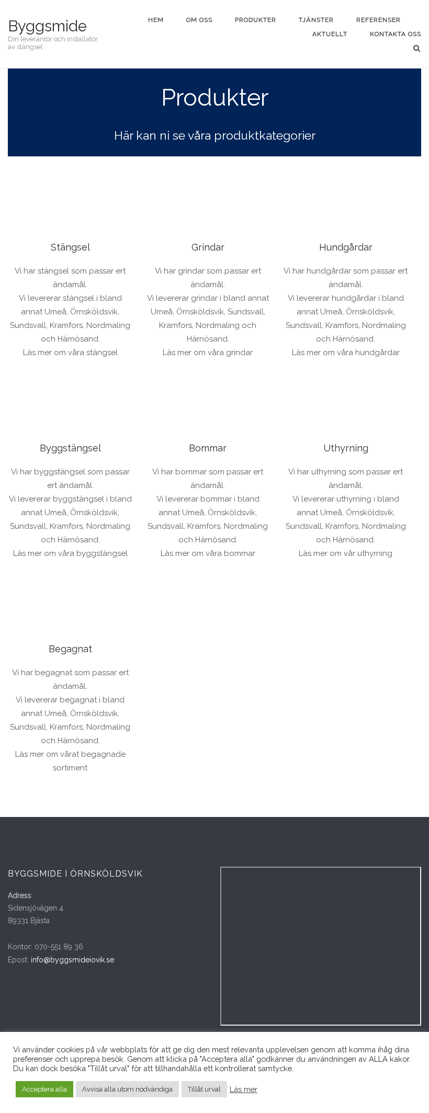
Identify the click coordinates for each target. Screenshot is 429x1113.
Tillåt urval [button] (204, 1089)
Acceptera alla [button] (44, 1089)
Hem (156, 20)
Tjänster (316, 20)
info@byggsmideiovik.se (72, 960)
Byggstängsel (70, 447)
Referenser (378, 20)
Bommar (208, 447)
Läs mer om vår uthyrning (345, 553)
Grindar (207, 247)
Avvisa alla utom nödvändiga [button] (127, 1089)
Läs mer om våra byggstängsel (70, 553)
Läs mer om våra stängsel (70, 352)
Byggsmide (47, 26)
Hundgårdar (345, 247)
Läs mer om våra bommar (208, 553)
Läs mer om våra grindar (208, 352)
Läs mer (243, 1089)
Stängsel (70, 247)
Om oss (199, 20)
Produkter (255, 20)
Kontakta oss (395, 34)
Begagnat (70, 648)
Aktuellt (329, 34)
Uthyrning (345, 447)
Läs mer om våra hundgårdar (346, 352)
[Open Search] (416, 48)
